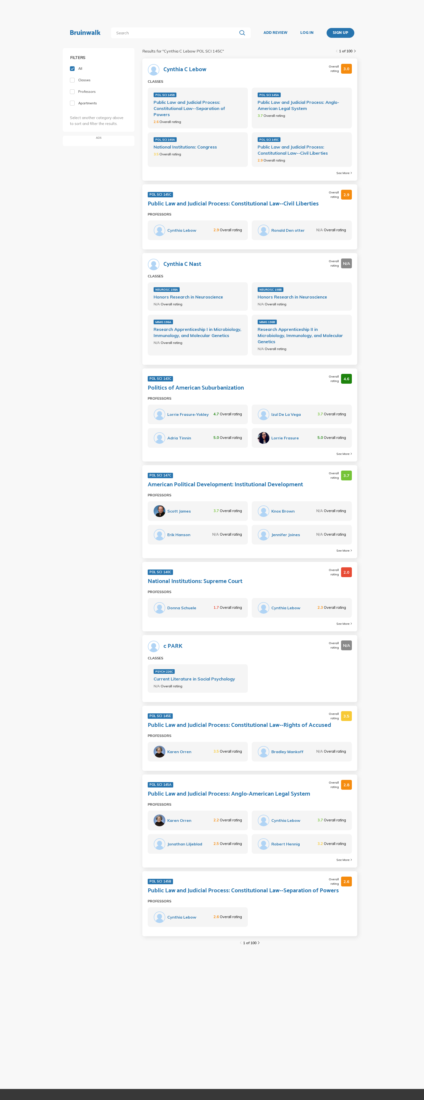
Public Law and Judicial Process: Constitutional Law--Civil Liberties (293, 150)
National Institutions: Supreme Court (195, 581)
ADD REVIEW (275, 33)
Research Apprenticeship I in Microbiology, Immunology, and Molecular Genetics (197, 332)
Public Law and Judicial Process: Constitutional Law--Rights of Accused (239, 725)
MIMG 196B (267, 322)
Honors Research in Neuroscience (188, 297)
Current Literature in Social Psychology (194, 679)
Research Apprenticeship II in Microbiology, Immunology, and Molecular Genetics (300, 335)
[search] (175, 32)
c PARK (173, 646)
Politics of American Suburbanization (196, 388)
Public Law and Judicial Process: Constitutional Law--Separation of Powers (189, 108)
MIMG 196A (163, 322)
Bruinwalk (85, 32)
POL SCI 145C (269, 139)
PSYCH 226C (164, 671)
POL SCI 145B (165, 95)
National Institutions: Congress (185, 147)
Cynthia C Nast (182, 264)
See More (343, 173)
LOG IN (307, 33)
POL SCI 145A (269, 95)
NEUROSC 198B (270, 289)
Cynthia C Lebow (184, 69)
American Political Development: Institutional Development (225, 484)
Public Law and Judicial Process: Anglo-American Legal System (298, 105)
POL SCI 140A (165, 139)
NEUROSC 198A (166, 289)
